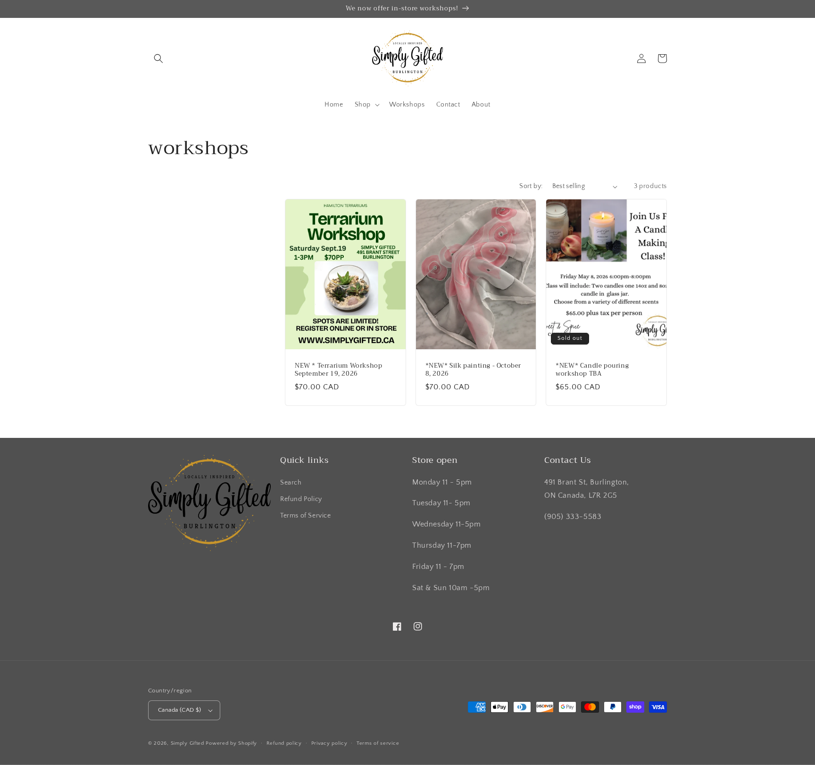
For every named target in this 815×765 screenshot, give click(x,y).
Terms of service (378, 743)
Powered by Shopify (231, 743)
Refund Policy (301, 499)
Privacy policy (329, 743)
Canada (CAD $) (179, 710)
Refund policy (284, 743)
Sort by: (530, 186)
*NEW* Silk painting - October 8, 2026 (473, 370)
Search (291, 482)
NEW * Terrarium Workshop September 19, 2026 (338, 370)
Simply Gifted (188, 743)
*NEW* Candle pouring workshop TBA (592, 370)
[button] (158, 58)
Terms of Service (305, 515)
